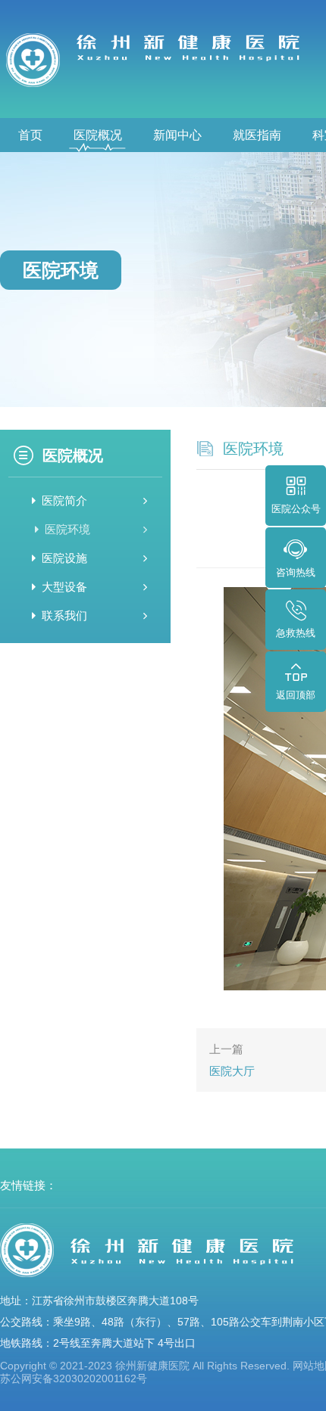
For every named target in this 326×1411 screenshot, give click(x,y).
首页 (30, 135)
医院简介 (64, 500)
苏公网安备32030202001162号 (73, 1378)
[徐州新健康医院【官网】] (159, 59)
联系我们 (64, 615)
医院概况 (98, 135)
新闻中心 (177, 135)
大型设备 (64, 586)
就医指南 (257, 135)
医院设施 (64, 558)
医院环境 (67, 529)
